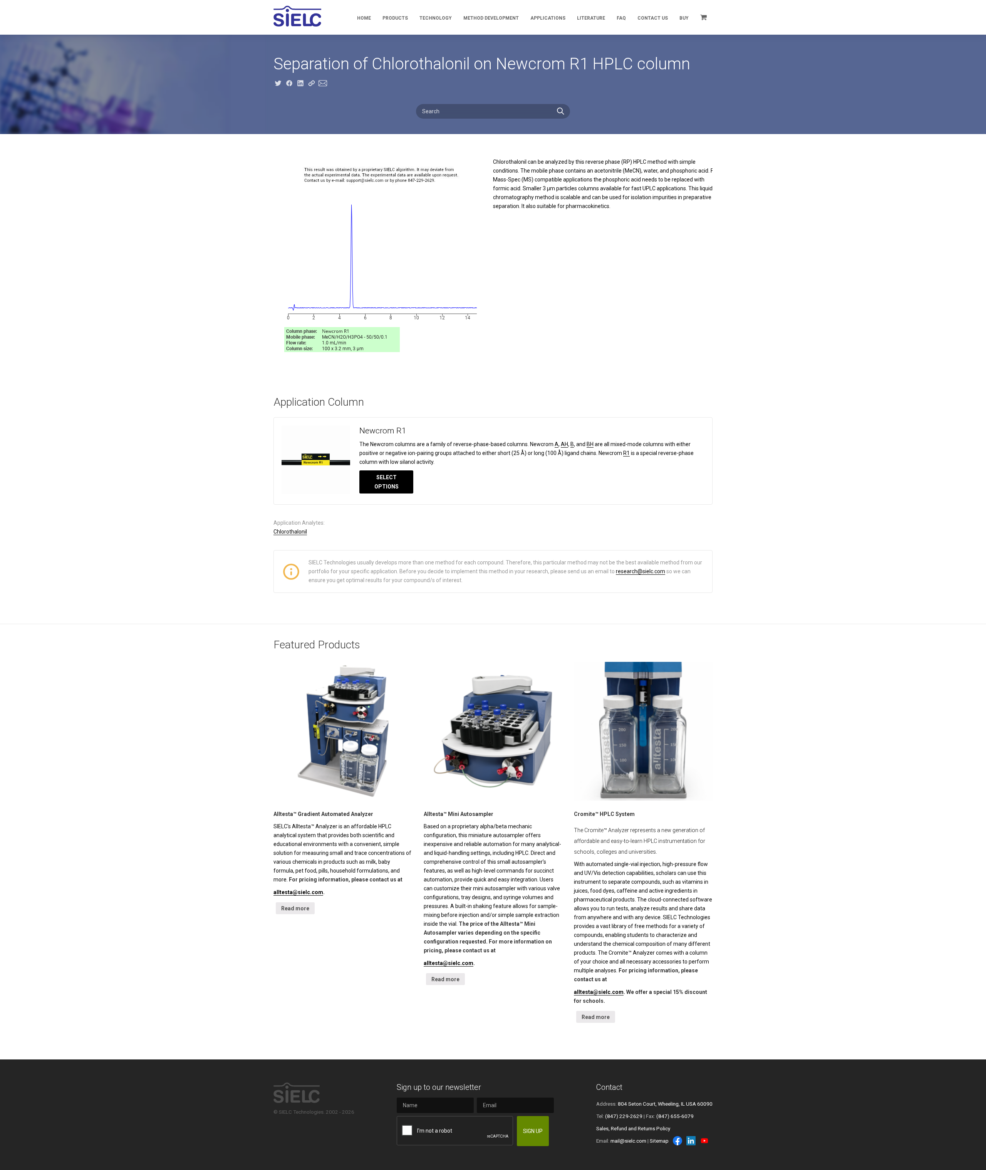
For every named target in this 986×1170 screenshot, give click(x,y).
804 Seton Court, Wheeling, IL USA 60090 (665, 1104)
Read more (295, 908)
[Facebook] (677, 1140)
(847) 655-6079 (675, 1116)
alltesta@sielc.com (298, 892)
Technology (435, 18)
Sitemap (659, 1141)
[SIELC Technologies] (297, 16)
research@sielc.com (640, 571)
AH (564, 444)
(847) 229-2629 (623, 1116)
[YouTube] (704, 1140)
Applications (547, 18)
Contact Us (652, 18)
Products (395, 18)
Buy (684, 18)
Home (364, 18)
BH (590, 444)
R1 (626, 453)
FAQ (621, 18)
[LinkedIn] (691, 1140)
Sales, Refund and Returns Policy (633, 1128)
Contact (609, 1087)
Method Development (491, 18)
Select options (386, 482)
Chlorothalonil (290, 532)
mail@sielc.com (628, 1141)
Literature (591, 18)
